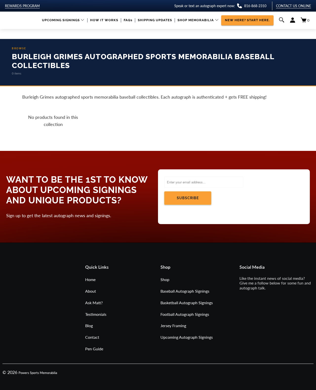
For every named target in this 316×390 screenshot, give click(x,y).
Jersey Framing (173, 325)
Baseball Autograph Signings (184, 291)
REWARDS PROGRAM (22, 6)
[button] (63, 20)
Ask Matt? (94, 302)
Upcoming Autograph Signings (186, 337)
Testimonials (95, 314)
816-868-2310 (255, 6)
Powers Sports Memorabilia (38, 373)
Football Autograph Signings (184, 314)
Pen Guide (94, 348)
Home (90, 279)
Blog (89, 325)
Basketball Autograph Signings (186, 302)
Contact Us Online (293, 6)
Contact (92, 337)
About (90, 291)
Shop (164, 279)
